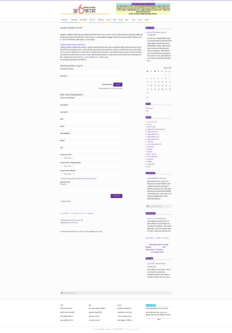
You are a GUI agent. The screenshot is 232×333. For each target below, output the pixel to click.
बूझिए (90, 305)
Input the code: (65, 182)
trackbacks (82, 231)
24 (147, 89)
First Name (64, 105)
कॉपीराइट (149, 149)
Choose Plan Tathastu (67, 170)
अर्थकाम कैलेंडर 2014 (153, 137)
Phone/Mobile (65, 133)
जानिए (61, 305)
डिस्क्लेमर (149, 152)
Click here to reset (116, 88)
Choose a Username (67, 98)
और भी (158, 319)
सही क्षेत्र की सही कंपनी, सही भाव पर (156, 32)
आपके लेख (150, 142)
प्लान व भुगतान (85, 57)
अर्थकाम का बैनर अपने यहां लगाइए (156, 129)
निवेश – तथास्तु (149, 28)
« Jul (147, 97)
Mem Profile (151, 127)
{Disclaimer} (109, 329)
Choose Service (66, 154)
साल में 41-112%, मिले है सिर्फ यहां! (156, 219)
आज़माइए (119, 305)
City (62, 119)
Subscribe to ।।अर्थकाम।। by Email (157, 238)
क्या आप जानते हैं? (150, 173)
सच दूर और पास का (73, 223)
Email (62, 140)
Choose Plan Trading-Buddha (70, 162)
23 (170, 86)
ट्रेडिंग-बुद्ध (90, 213)
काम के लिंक (150, 147)
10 (147, 82)
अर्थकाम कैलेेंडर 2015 (153, 139)
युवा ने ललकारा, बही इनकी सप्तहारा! (156, 264)
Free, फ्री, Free (152, 122)
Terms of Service (91, 178)
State (62, 126)
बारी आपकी (150, 159)
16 (170, 82)
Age (61, 147)
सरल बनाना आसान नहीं (77, 220)
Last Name (64, 112)
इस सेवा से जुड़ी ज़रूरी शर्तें (154, 144)
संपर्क (148, 167)
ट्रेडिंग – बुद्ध (149, 258)
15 (166, 82)
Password (63, 76)
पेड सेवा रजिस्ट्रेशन (152, 157)
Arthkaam (102, 329)
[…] (150, 61)
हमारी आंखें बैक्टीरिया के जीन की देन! (156, 178)
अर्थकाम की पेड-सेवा (152, 132)
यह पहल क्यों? (151, 164)
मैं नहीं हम (149, 162)
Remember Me (108, 84)
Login (149, 124)
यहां (104, 57)
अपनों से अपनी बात (150, 213)
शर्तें (78, 57)
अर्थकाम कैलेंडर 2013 (153, 134)
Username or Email (66, 69)
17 (147, 86)
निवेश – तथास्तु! (151, 154)
